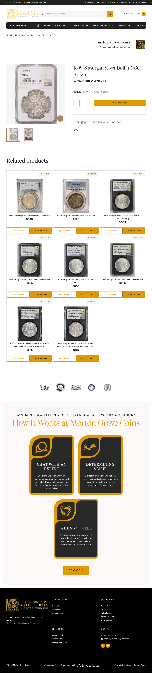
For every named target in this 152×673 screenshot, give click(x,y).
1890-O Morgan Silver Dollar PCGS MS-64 (29, 215)
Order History (57, 613)
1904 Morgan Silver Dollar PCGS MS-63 (76, 215)
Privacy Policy (106, 620)
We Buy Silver (81, 25)
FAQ (102, 609)
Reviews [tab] (116, 122)
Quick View (18, 230)
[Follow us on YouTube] (108, 646)
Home (47, 25)
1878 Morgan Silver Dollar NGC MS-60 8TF (29, 279)
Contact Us (76, 570)
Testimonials (124, 25)
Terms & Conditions (109, 617)
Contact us (124, 47)
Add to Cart (120, 102)
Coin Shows (106, 613)
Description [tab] (80, 122)
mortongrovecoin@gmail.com (116, 639)
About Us (141, 25)
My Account (57, 609)
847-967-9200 (15, 3)
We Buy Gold (62, 25)
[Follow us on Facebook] (103, 646)
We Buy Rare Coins (103, 25)
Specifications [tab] (99, 122)
